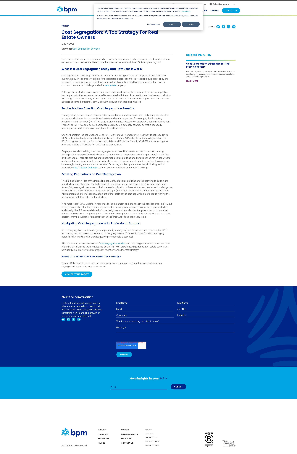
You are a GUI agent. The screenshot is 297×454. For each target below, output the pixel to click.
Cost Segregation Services (86, 48)
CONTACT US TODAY (77, 274)
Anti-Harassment (152, 441)
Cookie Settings (152, 445)
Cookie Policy (185, 11)
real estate (110, 85)
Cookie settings (153, 24)
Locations (126, 438)
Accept (172, 24)
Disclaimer (149, 434)
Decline (191, 24)
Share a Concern (129, 434)
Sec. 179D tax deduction (85, 167)
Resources (102, 434)
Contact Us (127, 443)
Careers (125, 430)
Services (101, 430)
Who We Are (103, 438)
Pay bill (101, 443)
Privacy (148, 430)
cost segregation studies (113, 243)
